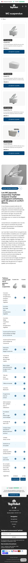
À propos (14, 524)
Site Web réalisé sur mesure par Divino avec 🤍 (14, 561)
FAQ (14, 526)
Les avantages (14, 521)
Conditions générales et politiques (14, 559)
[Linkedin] (15, 508)
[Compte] (22, 6)
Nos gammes (14, 519)
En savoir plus (15, 479)
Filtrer (4, 19)
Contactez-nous (14, 494)
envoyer (14, 537)
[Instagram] (13, 508)
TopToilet (16, 557)
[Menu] (2, 6)
